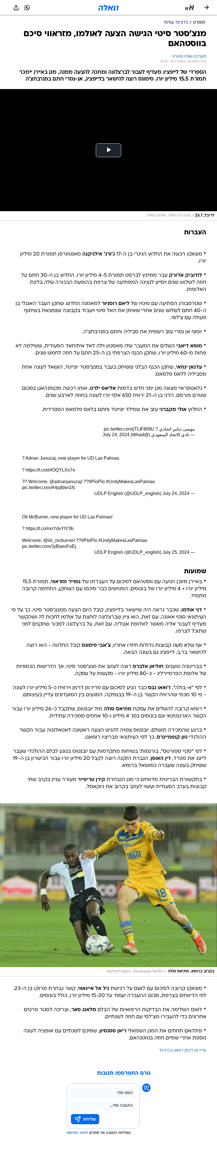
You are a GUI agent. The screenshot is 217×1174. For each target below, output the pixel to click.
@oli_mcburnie (58, 540)
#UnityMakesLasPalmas (130, 481)
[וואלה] (108, 7)
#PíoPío (97, 481)
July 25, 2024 (175, 552)
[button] (189, 7)
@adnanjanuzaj (65, 481)
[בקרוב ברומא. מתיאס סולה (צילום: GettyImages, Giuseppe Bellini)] (108, 890)
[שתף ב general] (16, 8)
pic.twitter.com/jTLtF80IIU (129, 429)
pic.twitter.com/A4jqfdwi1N (48, 487)
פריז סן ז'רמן (195, 1050)
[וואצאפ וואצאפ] (27, 7)
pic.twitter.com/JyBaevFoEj (49, 546)
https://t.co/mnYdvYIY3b (49, 528)
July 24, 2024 (116, 434)
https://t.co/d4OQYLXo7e (50, 470)
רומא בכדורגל (171, 1050)
